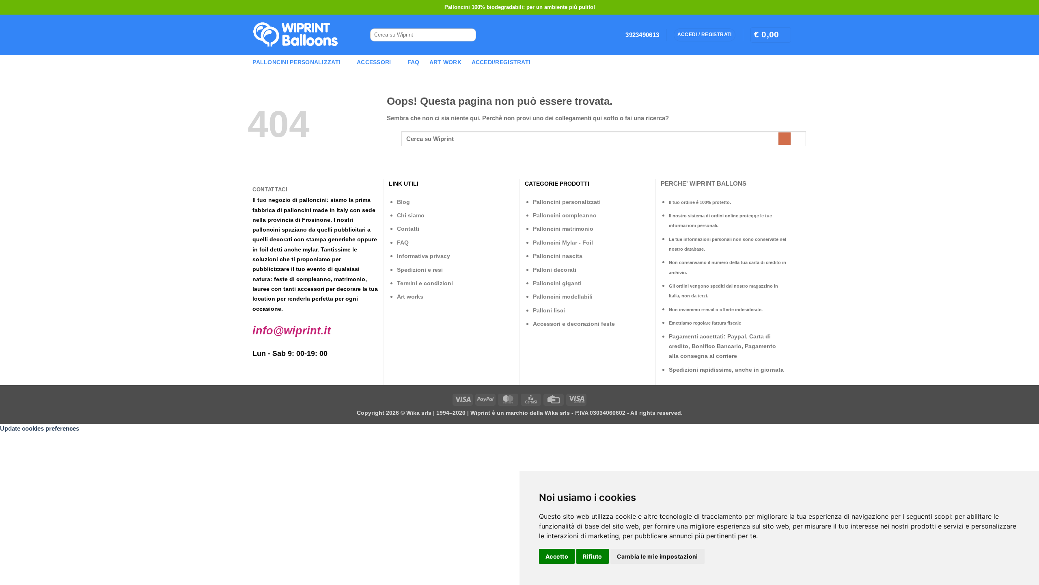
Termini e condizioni (425, 283)
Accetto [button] (556, 556)
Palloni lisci (549, 310)
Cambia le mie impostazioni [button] (657, 556)
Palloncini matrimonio (563, 228)
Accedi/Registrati (501, 62)
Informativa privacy (423, 256)
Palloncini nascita (557, 256)
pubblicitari (350, 229)
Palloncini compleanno (565, 215)
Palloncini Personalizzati (296, 62)
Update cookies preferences (39, 428)
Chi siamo (411, 215)
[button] (770, 34)
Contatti (408, 228)
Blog (403, 202)
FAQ (413, 62)
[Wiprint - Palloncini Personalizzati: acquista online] (295, 35)
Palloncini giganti (557, 283)
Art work (445, 62)
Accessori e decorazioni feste (574, 324)
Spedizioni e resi (420, 269)
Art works (410, 296)
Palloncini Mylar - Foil (563, 242)
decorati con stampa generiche (312, 239)
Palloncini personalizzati (567, 202)
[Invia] (466, 35)
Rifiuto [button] (592, 556)
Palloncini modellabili (563, 296)
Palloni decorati (554, 269)
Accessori (374, 62)
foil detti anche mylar (288, 249)
